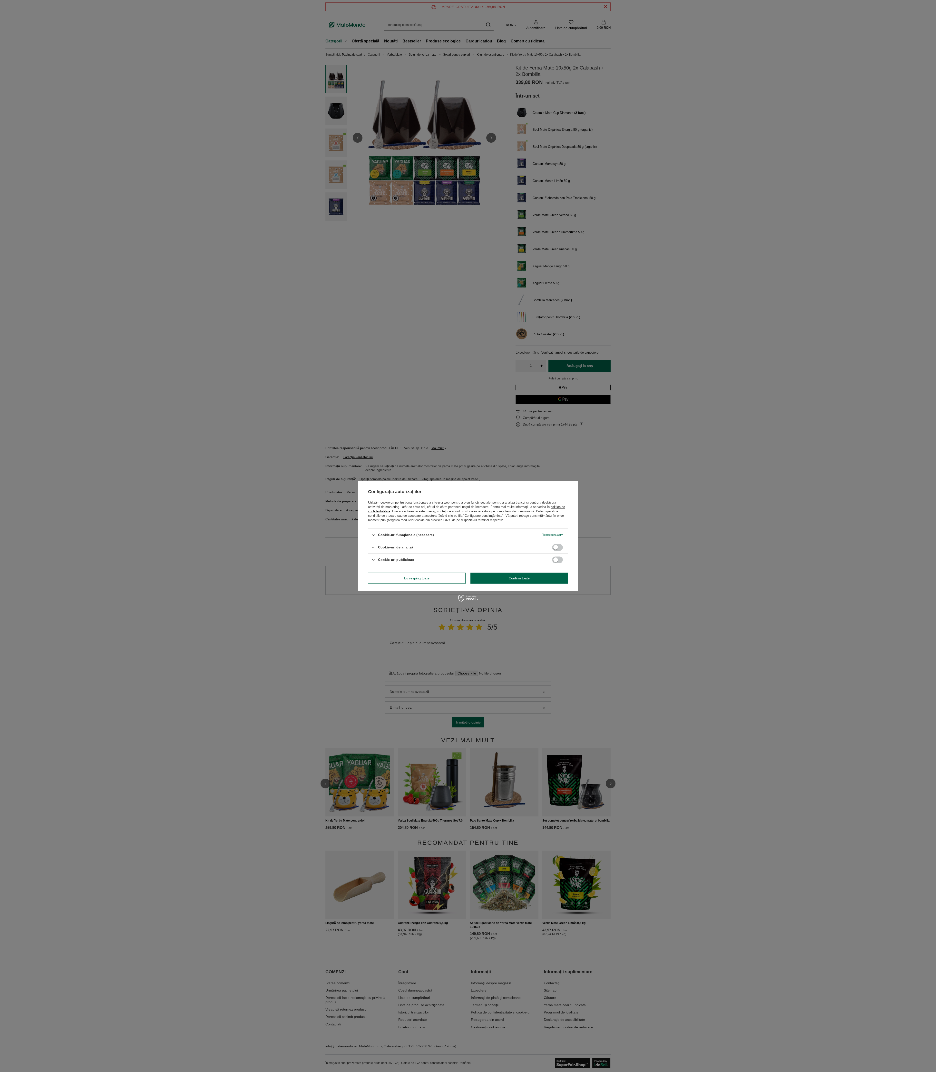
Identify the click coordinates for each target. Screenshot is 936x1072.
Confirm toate (519, 578)
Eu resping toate (416, 578)
